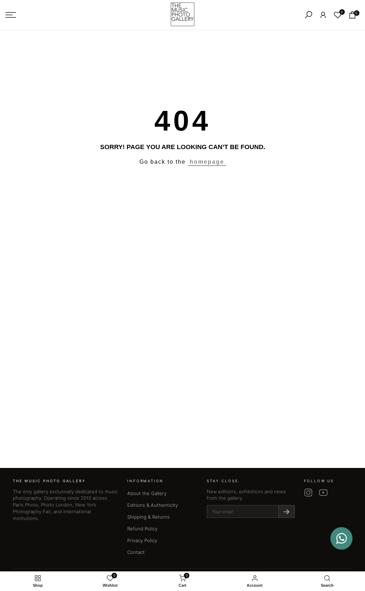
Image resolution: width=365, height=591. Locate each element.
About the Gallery (146, 493)
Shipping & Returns (148, 517)
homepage (207, 162)
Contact (136, 552)
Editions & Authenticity (152, 505)
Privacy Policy (142, 540)
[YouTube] (323, 492)
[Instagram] (308, 492)
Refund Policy (142, 528)
